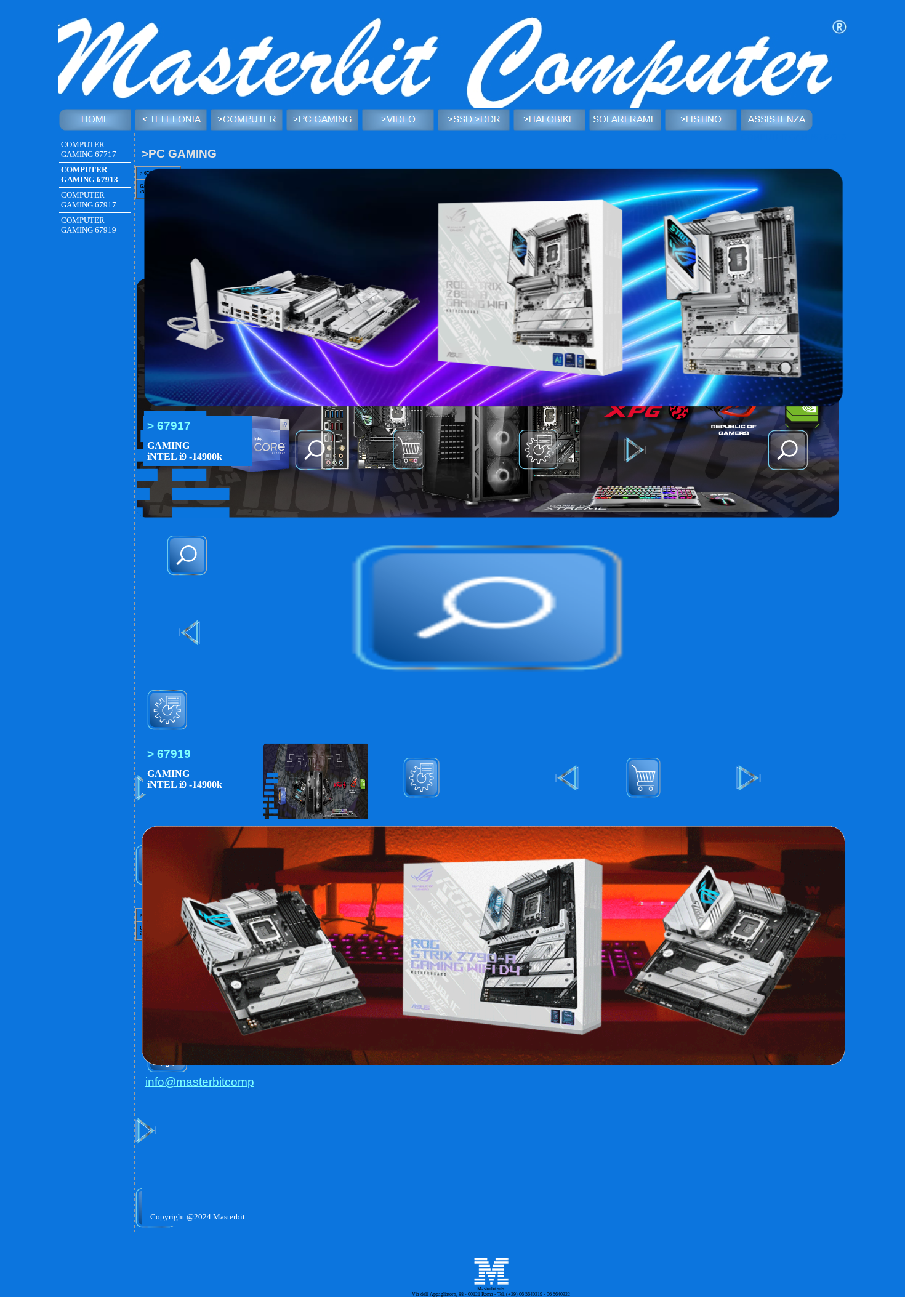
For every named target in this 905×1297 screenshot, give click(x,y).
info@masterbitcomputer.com (222, 1081)
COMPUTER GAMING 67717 (88, 149)
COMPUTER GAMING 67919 (88, 225)
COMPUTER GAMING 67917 (88, 199)
